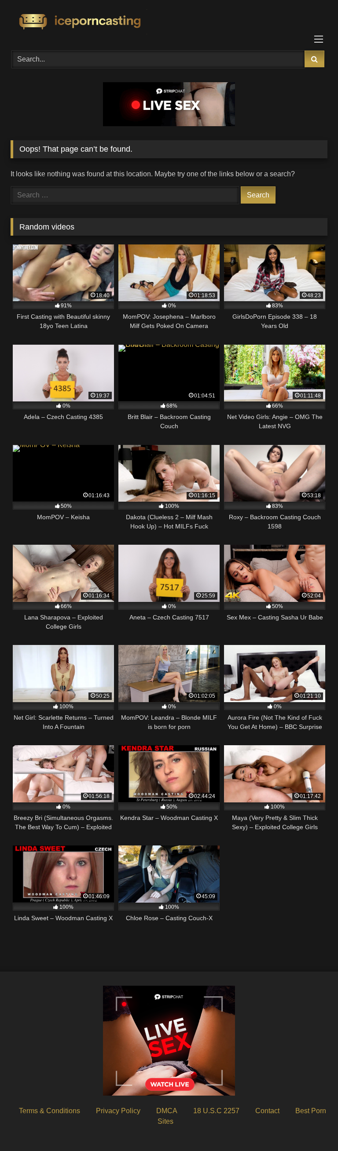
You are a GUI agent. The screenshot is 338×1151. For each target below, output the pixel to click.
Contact (267, 1111)
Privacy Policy (118, 1111)
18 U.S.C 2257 (216, 1111)
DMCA (166, 1111)
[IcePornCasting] (169, 22)
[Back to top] (310, 1124)
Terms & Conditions (49, 1111)
